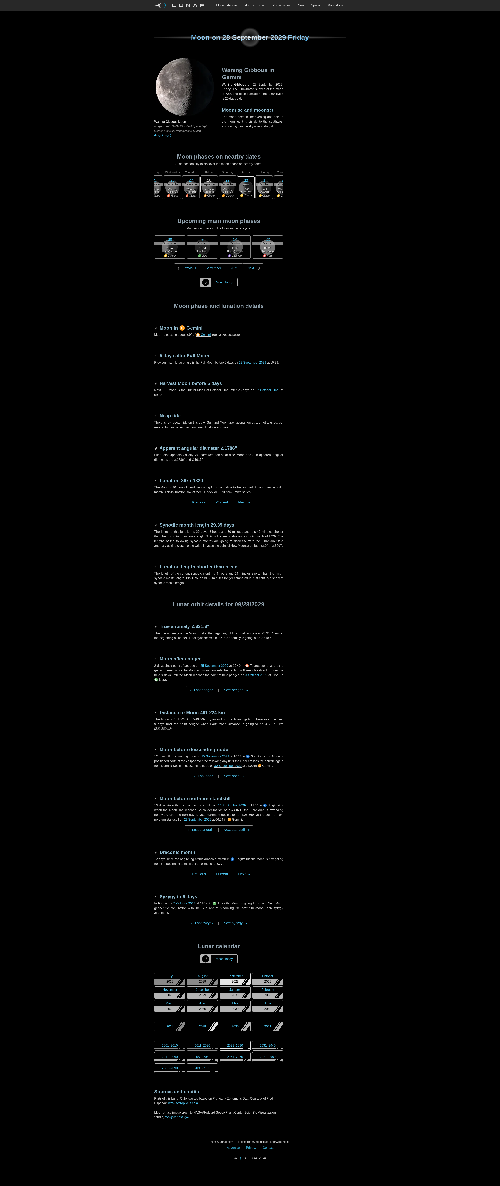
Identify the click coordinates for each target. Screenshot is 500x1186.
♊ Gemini (203, 334)
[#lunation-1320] (156, 480)
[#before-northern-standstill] (156, 798)
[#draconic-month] (156, 852)
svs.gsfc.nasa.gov (177, 1117)
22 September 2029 (252, 362)
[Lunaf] (181, 5)
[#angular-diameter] (156, 448)
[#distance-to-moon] (156, 712)
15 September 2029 (215, 756)
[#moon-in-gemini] (156, 328)
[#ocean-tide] (156, 415)
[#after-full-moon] (156, 355)
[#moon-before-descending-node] (156, 749)
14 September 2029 (232, 805)
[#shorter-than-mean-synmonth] (156, 566)
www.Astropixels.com (183, 1103)
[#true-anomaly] (156, 626)
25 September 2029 (214, 665)
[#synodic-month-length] (156, 525)
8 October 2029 (256, 675)
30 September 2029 (228, 765)
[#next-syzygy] (156, 896)
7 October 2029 (184, 903)
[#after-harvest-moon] (156, 383)
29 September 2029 (197, 819)
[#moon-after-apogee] (156, 658)
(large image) (162, 135)
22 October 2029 (267, 390)
